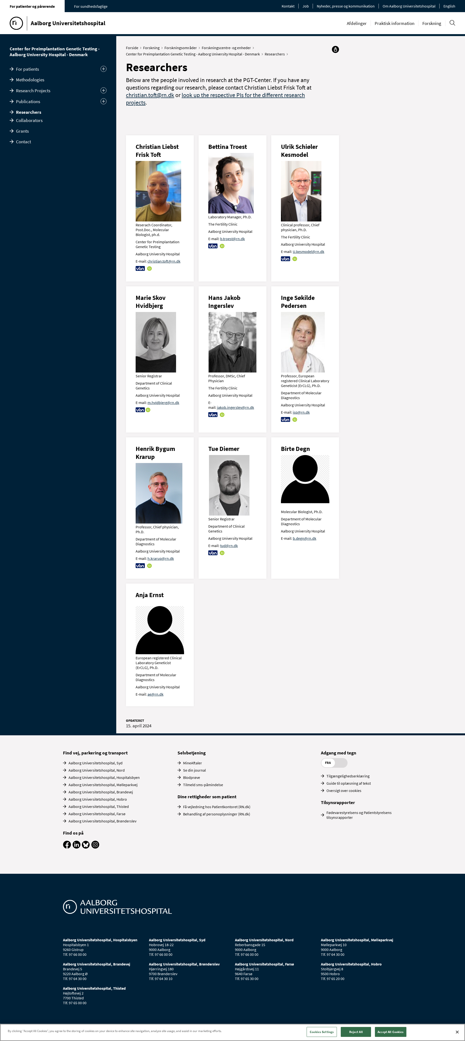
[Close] (457, 1032)
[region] (232, 1032)
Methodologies (30, 80)
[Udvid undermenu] (104, 69)
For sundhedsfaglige (91, 6)
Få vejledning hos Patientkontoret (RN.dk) (216, 806)
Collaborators (29, 120)
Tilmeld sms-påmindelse (203, 784)
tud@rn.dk (229, 545)
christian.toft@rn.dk (150, 95)
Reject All (356, 1032)
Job (305, 6)
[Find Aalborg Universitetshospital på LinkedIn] (76, 847)
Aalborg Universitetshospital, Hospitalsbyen (104, 777)
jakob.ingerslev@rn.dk (235, 407)
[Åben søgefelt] (452, 23)
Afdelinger (357, 23)
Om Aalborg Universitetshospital (409, 6)
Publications (28, 101)
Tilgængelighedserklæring (348, 776)
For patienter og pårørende (32, 6)
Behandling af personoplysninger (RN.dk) (216, 814)
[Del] (335, 49)
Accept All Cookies (390, 1032)
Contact (23, 141)
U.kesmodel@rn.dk (308, 251)
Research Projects (33, 90)
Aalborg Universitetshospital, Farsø (97, 813)
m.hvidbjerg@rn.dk (163, 402)
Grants (22, 131)
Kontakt (288, 6)
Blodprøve (191, 777)
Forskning (431, 23)
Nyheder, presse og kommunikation (346, 6)
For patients (27, 69)
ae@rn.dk (155, 694)
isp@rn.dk (301, 412)
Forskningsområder (180, 48)
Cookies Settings (322, 1032)
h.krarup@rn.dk (160, 558)
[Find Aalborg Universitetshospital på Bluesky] (86, 847)
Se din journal (194, 770)
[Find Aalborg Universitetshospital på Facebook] (67, 847)
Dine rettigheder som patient (207, 796)
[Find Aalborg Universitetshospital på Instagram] (95, 847)
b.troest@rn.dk (232, 238)
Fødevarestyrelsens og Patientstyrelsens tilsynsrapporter (359, 815)
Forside (132, 48)
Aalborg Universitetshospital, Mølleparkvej (103, 784)
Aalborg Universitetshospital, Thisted (99, 806)
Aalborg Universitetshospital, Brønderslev (102, 821)
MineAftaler (192, 762)
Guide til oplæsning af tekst (348, 783)
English (449, 6)
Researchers (28, 112)
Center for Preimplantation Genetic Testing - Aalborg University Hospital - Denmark (55, 51)
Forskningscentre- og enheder (226, 48)
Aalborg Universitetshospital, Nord (97, 770)
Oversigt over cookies (343, 790)
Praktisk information (394, 23)
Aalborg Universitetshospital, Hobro (98, 799)
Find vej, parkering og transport (95, 753)
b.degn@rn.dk (304, 538)
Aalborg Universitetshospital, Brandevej (101, 792)
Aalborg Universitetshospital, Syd (96, 762)
